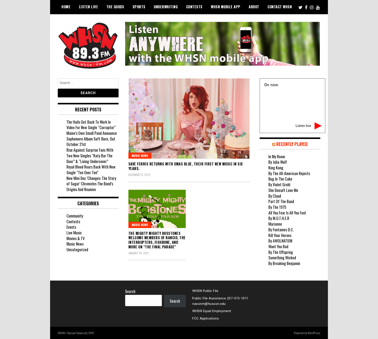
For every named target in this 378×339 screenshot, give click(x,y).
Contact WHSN (280, 6)
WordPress (314, 332)
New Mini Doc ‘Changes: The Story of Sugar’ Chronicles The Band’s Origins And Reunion (91, 183)
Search (130, 291)
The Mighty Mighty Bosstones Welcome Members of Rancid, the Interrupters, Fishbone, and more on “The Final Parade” (157, 240)
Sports (139, 6)
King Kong (275, 167)
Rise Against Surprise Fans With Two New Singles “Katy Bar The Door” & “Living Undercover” (89, 155)
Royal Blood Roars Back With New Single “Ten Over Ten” (91, 169)
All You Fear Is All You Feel (287, 213)
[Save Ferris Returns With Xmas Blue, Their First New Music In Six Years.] (189, 118)
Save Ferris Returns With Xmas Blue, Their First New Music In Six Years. (185, 166)
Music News (140, 155)
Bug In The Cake (280, 179)
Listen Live (88, 6)
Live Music (74, 232)
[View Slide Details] (222, 44)
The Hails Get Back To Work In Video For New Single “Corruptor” (91, 124)
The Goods (115, 6)
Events (71, 227)
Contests (194, 6)
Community (74, 216)
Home (65, 6)
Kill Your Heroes (279, 235)
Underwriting (166, 6)
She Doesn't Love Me (283, 190)
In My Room (276, 156)
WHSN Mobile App (225, 6)
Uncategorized (77, 249)
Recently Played (292, 144)
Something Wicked (282, 257)
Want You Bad (278, 246)
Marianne (275, 224)
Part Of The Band (281, 201)
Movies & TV (75, 238)
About (254, 6)
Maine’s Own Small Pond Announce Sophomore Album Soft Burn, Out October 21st (91, 138)
